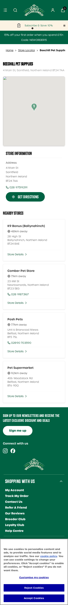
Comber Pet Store (21, 271)
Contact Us (13, 502)
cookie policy (48, 556)
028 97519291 (18, 187)
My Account (14, 490)
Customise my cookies (34, 577)
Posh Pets (15, 319)
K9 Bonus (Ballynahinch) (26, 226)
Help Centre (14, 531)
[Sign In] (53, 10)
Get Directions (28, 196)
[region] (34, 572)
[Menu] (5, 10)
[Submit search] (15, 10)
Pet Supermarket (20, 368)
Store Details (15, 254)
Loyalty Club (14, 525)
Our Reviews (15, 513)
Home (9, 50)
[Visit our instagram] (5, 450)
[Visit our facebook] (13, 450)
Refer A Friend (16, 507)
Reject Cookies (34, 587)
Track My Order (16, 496)
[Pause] (64, 26)
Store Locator (26, 50)
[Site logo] (34, 10)
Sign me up (17, 431)
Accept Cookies (34, 598)
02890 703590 (21, 342)
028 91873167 (20, 294)
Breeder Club (15, 519)
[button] (34, 107)
